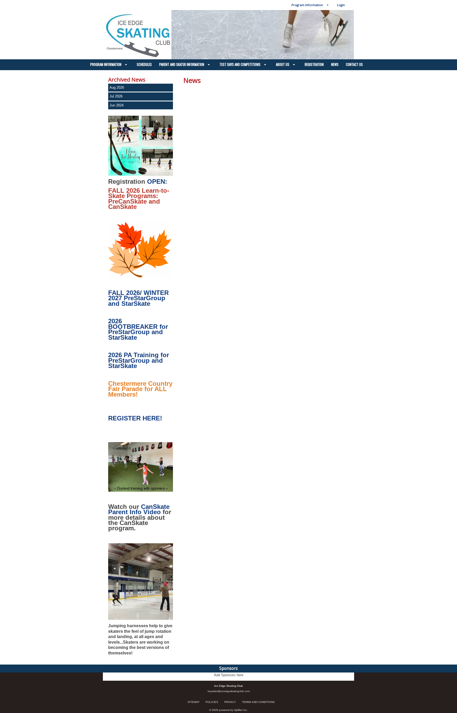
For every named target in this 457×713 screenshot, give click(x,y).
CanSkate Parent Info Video (139, 509)
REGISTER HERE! (135, 418)
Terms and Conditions (258, 702)
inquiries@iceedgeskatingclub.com (229, 691)
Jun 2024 (116, 105)
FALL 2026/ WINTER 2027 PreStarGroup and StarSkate (138, 298)
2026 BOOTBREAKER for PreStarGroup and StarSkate (138, 329)
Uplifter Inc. (241, 709)
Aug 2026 (116, 87)
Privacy (230, 702)
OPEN (156, 181)
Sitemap (193, 702)
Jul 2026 (115, 96)
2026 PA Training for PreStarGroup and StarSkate (138, 360)
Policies (211, 702)
